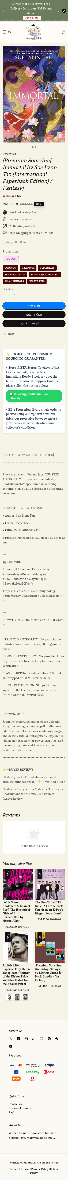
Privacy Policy (40, 1169)
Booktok (10, 268)
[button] (4, 32)
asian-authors (14, 281)
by (12, 195)
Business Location (20, 1108)
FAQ (11, 1112)
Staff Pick (28, 268)
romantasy (47, 268)
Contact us (15, 1104)
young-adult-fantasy (45, 274)
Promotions (10, 251)
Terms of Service (19, 1169)
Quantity (8, 289)
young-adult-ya (15, 274)
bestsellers (37, 281)
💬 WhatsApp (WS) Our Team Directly (29, 396)
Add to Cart (34, 314)
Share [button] (11, 333)
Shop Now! (31, 18)
